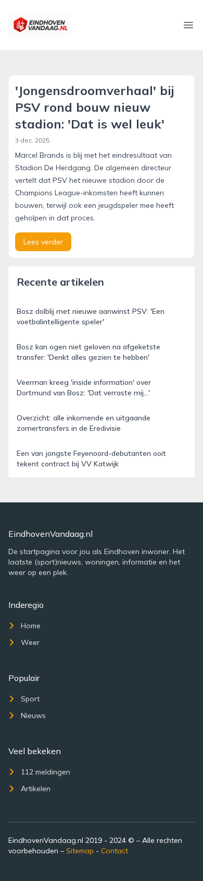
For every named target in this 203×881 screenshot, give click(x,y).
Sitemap (80, 850)
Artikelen (35, 788)
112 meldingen (45, 772)
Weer (30, 642)
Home (31, 625)
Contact (114, 850)
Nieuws (33, 715)
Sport (30, 698)
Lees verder (43, 241)
